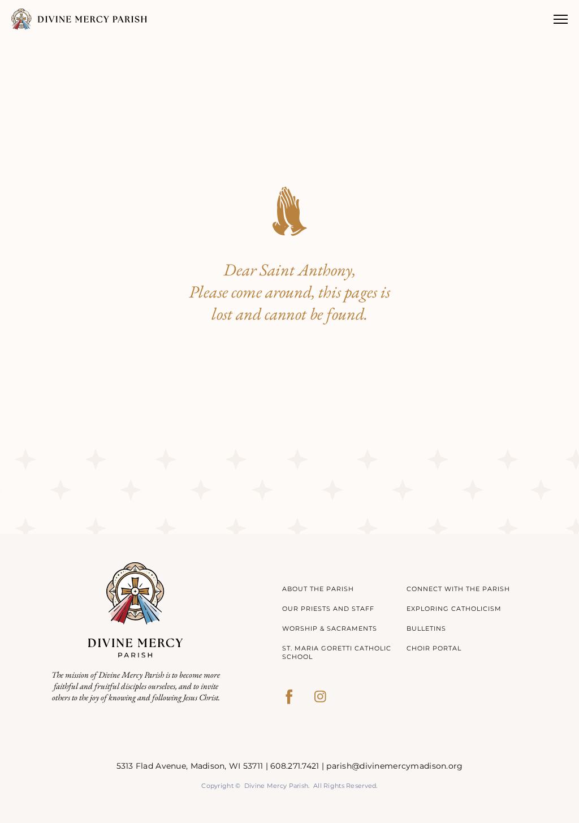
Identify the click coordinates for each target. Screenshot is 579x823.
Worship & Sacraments (329, 628)
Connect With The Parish (458, 589)
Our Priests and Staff (328, 609)
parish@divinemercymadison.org (394, 766)
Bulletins (426, 628)
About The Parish (318, 589)
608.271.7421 (294, 766)
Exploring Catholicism (454, 609)
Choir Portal (434, 648)
